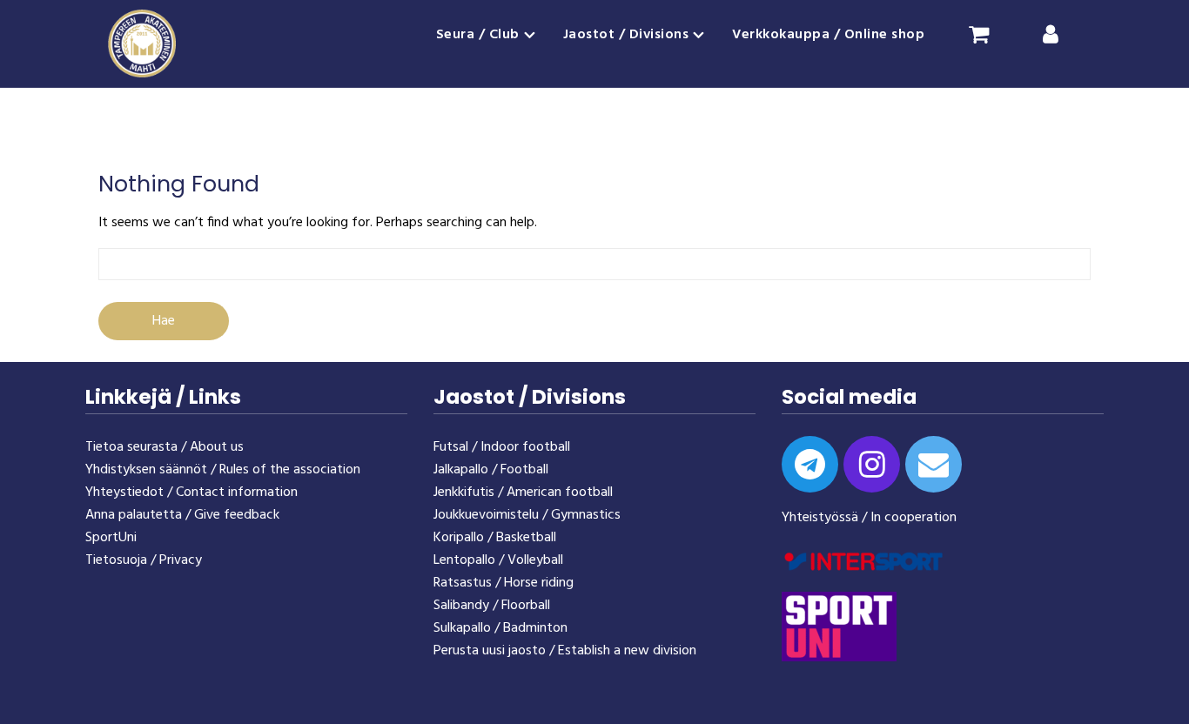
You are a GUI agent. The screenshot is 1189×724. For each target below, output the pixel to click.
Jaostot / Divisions (626, 34)
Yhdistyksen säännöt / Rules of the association (222, 470)
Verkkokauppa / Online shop (828, 34)
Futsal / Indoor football (501, 447)
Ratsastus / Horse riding (503, 583)
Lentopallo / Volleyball (498, 560)
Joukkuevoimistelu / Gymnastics (527, 515)
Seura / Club (478, 34)
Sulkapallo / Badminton (500, 628)
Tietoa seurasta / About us (164, 447)
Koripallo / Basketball (494, 537)
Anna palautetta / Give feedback (182, 515)
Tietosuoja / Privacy (143, 560)
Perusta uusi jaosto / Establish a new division (564, 651)
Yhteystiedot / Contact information (191, 492)
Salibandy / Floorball (491, 605)
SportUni (111, 537)
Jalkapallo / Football (490, 470)
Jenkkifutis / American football (523, 492)
